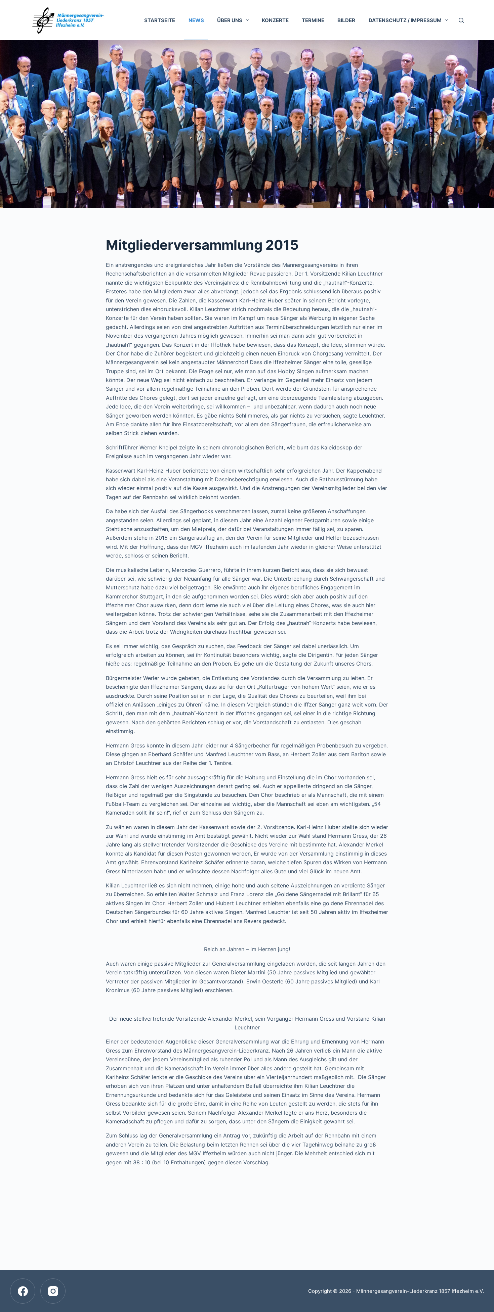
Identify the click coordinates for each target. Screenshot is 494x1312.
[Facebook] (22, 1291)
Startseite (159, 20)
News (196, 20)
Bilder (346, 20)
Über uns (229, 20)
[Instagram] (53, 1291)
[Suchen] (461, 20)
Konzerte (275, 20)
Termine (313, 20)
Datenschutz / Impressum (405, 20)
